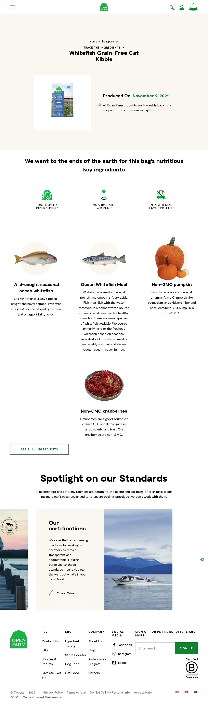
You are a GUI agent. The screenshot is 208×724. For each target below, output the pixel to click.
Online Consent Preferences (43, 697)
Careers (94, 673)
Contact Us (50, 641)
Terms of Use (76, 692)
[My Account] (181, 9)
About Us (95, 641)
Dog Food (72, 664)
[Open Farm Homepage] (104, 7)
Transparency (110, 41)
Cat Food (72, 673)
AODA (14, 697)
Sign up (186, 648)
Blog (91, 650)
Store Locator (75, 655)
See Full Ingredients (39, 449)
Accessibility (143, 692)
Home (93, 41)
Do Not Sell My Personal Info (110, 692)
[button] (12, 7)
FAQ (45, 650)
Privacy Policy (53, 692)
